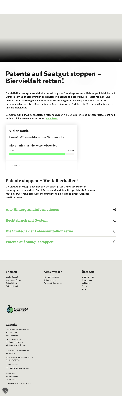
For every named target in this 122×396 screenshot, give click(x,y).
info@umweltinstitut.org (16, 345)
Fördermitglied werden (53, 283)
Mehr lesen (52, 118)
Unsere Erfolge (88, 277)
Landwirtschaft (12, 277)
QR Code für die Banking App (17, 368)
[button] (5, 391)
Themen (11, 272)
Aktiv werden (53, 272)
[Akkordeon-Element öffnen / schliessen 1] (61, 209)
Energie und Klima (13, 280)
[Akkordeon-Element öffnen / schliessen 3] (61, 231)
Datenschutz (11, 379)
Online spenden (50, 280)
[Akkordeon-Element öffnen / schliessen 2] (61, 220)
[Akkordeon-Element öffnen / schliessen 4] (61, 242)
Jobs (84, 289)
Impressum (10, 373)
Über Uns (88, 272)
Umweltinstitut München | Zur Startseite (17, 7)
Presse (84, 286)
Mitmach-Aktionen (51, 277)
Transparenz (87, 280)
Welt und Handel (12, 286)
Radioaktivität (12, 283)
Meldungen (86, 283)
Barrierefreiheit (12, 376)
